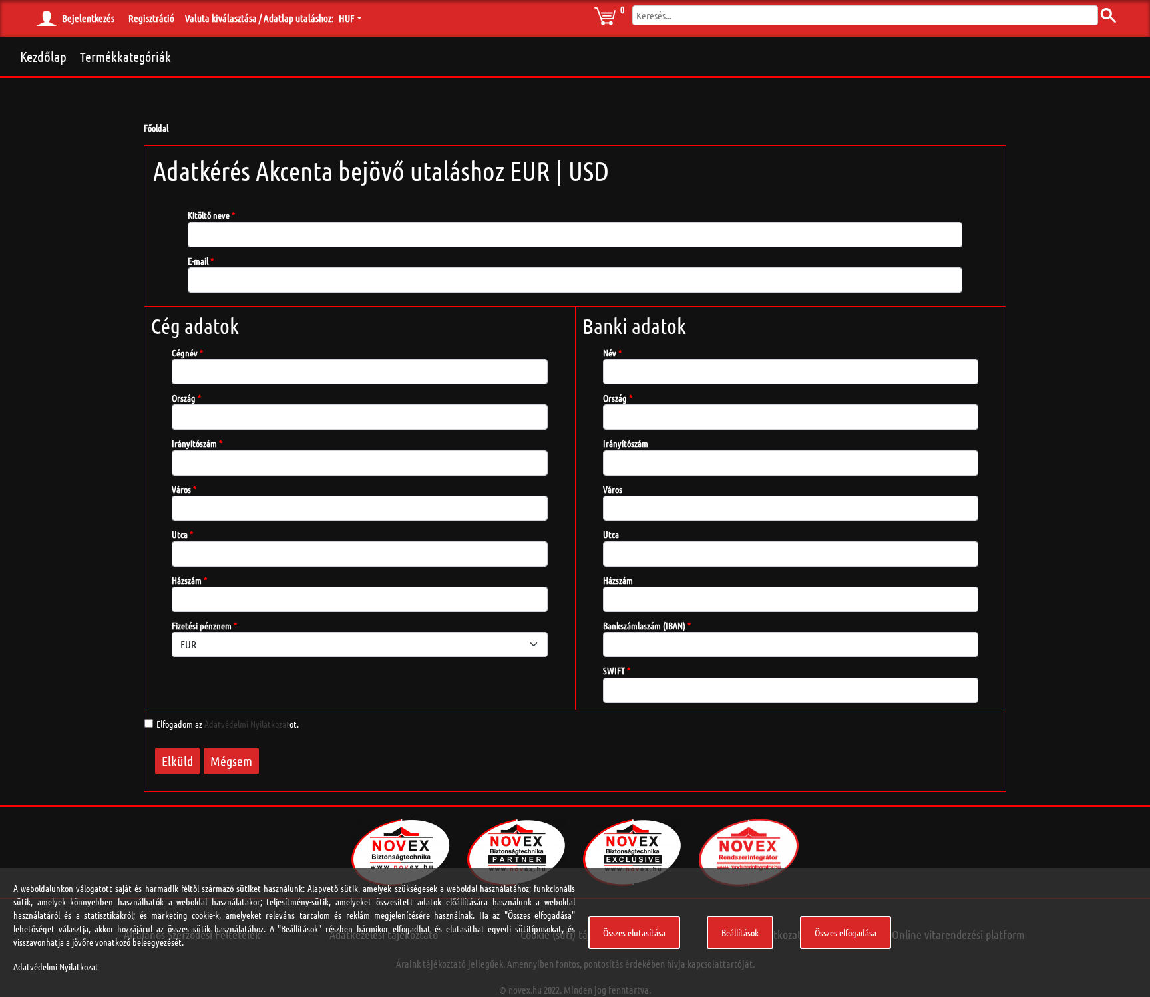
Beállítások (740, 932)
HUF (346, 18)
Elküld (177, 761)
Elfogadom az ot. (227, 724)
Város (181, 489)
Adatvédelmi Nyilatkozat (246, 724)
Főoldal (156, 128)
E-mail (198, 261)
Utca (180, 534)
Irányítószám (194, 443)
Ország (184, 398)
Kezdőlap (43, 56)
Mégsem (231, 761)
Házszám (187, 580)
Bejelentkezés (88, 18)
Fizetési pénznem (202, 625)
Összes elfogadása (845, 932)
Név (609, 352)
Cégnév (185, 352)
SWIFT (614, 670)
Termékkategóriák (125, 57)
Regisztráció (151, 18)
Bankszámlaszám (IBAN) (644, 625)
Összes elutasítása (634, 932)
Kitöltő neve (209, 215)
